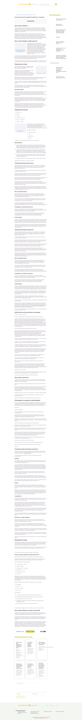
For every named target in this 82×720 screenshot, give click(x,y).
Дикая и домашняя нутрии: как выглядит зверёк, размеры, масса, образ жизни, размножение (61, 31)
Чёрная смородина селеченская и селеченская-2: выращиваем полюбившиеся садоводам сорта (61, 70)
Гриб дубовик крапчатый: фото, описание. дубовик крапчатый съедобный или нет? (20, 51)
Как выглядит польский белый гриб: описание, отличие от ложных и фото (19, 666)
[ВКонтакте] (41, 631)
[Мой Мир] (43, 631)
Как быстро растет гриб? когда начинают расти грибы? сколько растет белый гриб (42, 666)
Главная (47, 705)
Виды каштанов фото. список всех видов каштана (60, 42)
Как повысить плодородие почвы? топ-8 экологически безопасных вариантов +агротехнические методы (61, 57)
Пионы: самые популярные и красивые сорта (61, 19)
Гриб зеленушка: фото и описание (20, 131)
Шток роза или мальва (54, 62)
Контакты (56, 705)
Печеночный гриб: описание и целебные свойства (30, 665)
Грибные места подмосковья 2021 (59, 25)
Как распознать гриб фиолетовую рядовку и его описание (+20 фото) (19, 645)
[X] (45, 631)
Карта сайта (52, 705)
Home (16, 14)
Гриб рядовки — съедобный (41, 73)
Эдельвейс (58, 37)
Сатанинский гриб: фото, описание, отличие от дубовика (29, 644)
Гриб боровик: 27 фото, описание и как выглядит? (42, 643)
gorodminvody (24, 4)
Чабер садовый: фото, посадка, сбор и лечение (60, 77)
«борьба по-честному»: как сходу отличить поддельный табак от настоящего (61, 50)
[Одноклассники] (42, 631)
